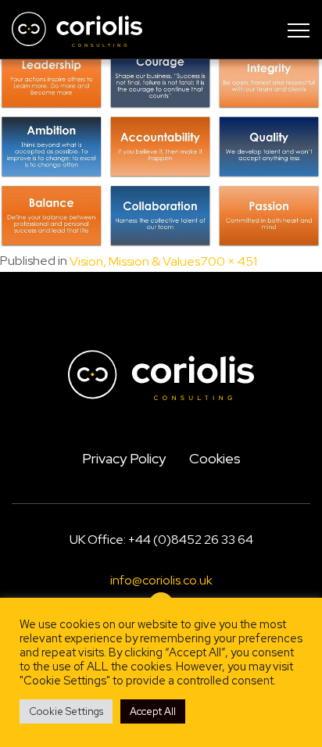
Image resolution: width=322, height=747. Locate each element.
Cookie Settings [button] (66, 711)
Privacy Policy (124, 458)
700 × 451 (228, 262)
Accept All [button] (153, 711)
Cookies (215, 458)
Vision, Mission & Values (135, 262)
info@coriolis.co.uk (161, 580)
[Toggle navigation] (298, 29)
